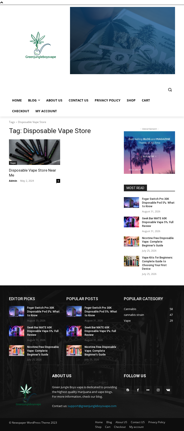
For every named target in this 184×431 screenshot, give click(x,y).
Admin (13, 180)
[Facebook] (138, 390)
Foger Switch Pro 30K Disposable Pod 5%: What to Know (158, 202)
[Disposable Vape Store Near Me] (34, 152)
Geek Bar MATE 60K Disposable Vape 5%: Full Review (157, 222)
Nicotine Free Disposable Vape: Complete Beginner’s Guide (158, 242)
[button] (169, 89)
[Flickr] (148, 390)
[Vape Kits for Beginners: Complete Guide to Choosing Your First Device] (131, 261)
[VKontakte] (168, 390)
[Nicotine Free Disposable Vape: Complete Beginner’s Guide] (131, 241)
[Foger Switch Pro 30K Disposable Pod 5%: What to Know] (131, 202)
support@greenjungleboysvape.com (92, 406)
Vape (13, 162)
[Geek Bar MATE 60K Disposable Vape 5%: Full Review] (131, 222)
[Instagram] (158, 390)
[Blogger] (128, 390)
